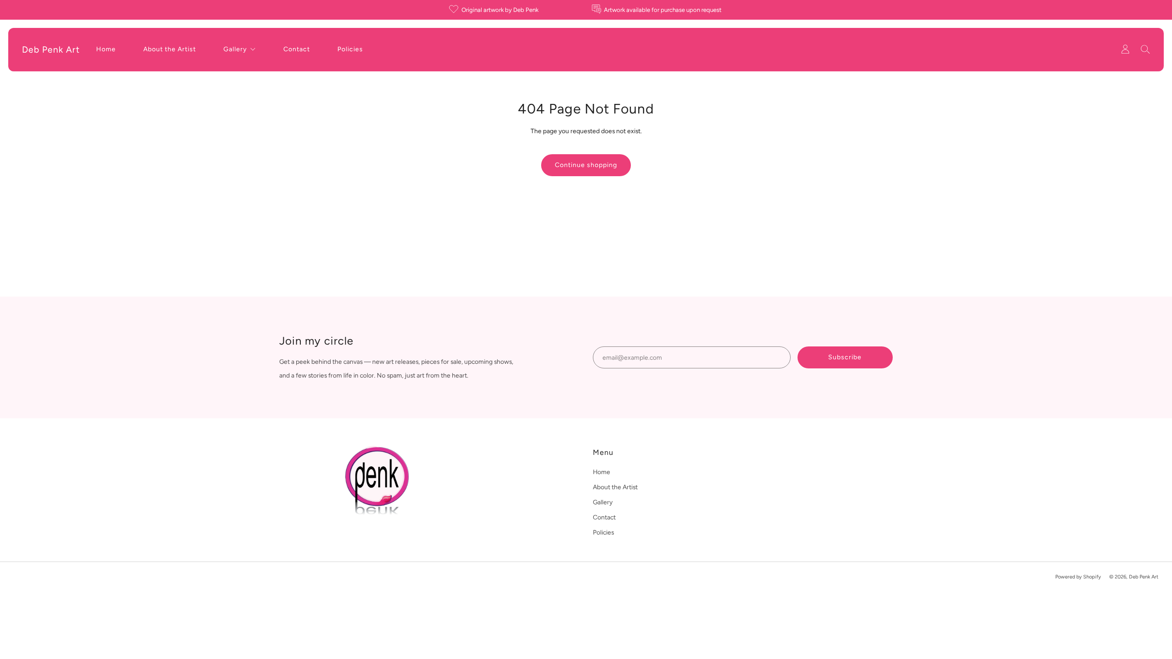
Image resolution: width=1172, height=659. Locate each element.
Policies (350, 49)
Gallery (235, 49)
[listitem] (494, 10)
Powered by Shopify (1078, 577)
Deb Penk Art (51, 49)
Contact (296, 49)
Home (106, 49)
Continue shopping (586, 165)
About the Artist (169, 49)
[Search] (1145, 49)
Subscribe (845, 357)
